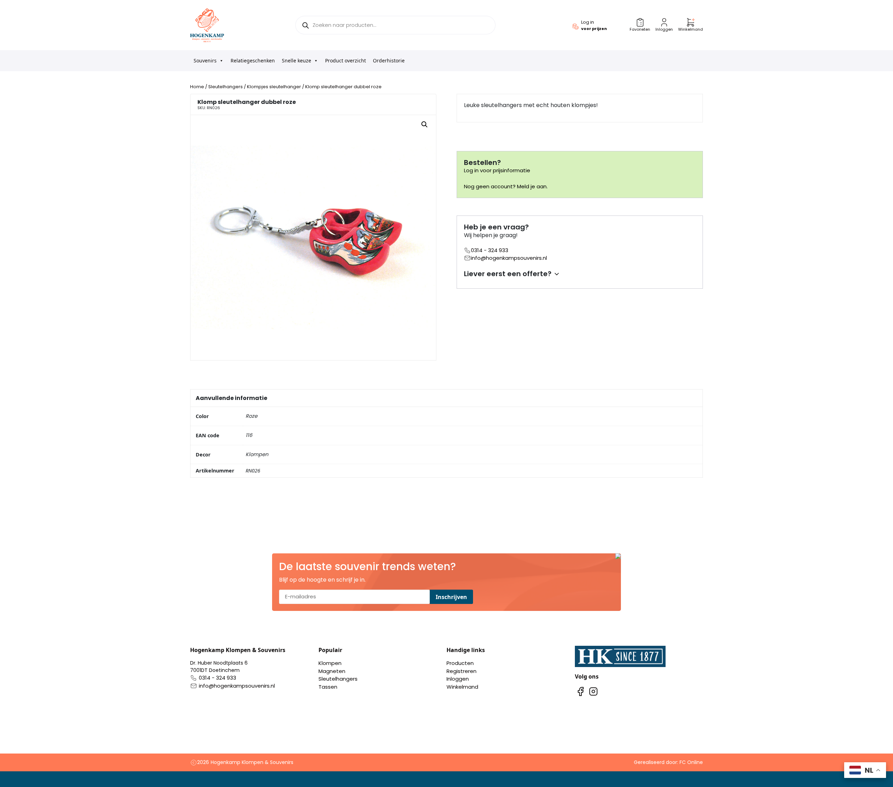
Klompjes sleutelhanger (274, 86)
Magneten (331, 671)
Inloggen (457, 678)
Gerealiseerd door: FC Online (668, 762)
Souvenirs (205, 60)
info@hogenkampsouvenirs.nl (509, 258)
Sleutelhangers (225, 86)
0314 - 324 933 (489, 250)
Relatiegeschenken (253, 60)
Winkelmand (462, 686)
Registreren (461, 671)
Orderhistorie (389, 60)
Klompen (330, 663)
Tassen (327, 686)
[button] (424, 124)
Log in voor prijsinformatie (497, 170)
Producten (460, 663)
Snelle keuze (296, 60)
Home (197, 86)
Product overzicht (345, 60)
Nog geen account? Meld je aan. (506, 186)
